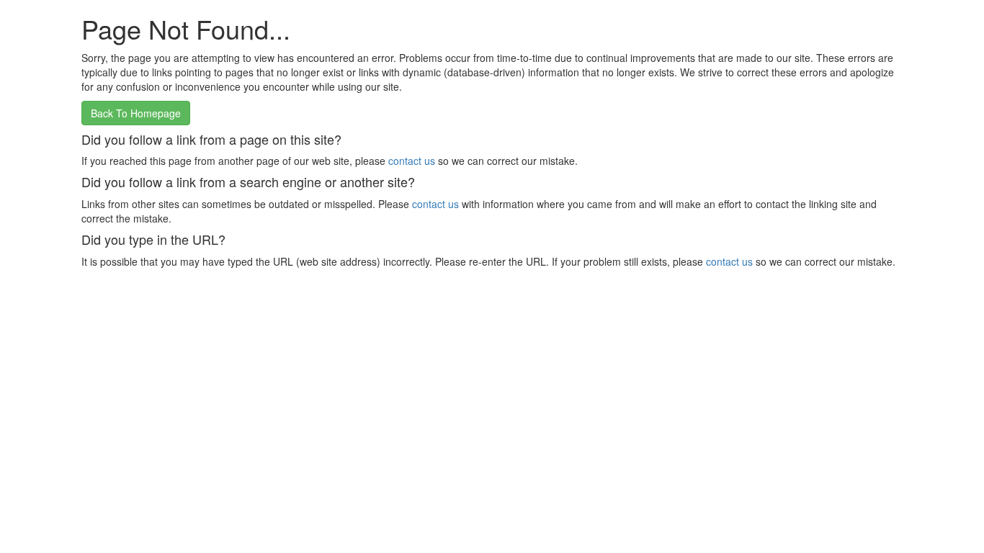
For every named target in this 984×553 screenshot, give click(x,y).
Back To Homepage (136, 113)
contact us (411, 160)
